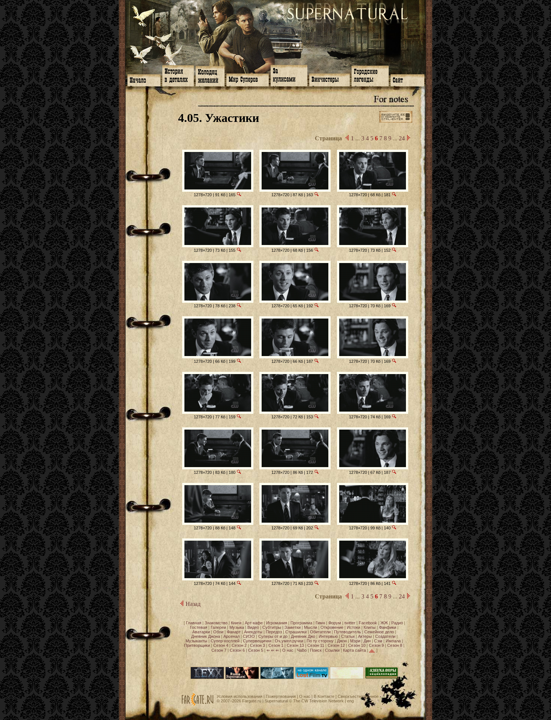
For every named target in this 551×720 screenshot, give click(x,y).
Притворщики (197, 645)
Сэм (378, 641)
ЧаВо (302, 650)
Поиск (316, 650)
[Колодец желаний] (210, 75)
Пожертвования (281, 696)
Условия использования (239, 696)
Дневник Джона (205, 636)
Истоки (353, 627)
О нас (287, 650)
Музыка (236, 627)
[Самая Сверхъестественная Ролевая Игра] (347, 677)
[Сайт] (407, 79)
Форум (334, 623)
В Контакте (324, 696)
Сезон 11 (315, 645)
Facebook (368, 623)
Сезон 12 (336, 645)
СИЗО (249, 636)
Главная (193, 623)
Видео (253, 627)
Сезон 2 (239, 645)
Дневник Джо (303, 636)
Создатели (385, 636)
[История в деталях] (178, 75)
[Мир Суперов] (247, 79)
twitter (349, 623)
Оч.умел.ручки (289, 641)
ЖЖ (384, 623)
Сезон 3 (257, 645)
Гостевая (198, 627)
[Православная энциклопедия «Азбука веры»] (381, 677)
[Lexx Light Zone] (207, 677)
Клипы (370, 627)
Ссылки (332, 650)
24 (402, 138)
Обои (218, 632)
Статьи (348, 636)
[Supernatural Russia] (242, 677)
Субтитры (271, 627)
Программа (301, 623)
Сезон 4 (220, 645)
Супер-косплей (225, 641)
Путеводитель (347, 632)
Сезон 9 (376, 645)
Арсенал (231, 636)
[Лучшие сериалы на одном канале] (312, 677)
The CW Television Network (318, 701)
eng (350, 701)
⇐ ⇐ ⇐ (273, 650)
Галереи (218, 627)
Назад (192, 604)
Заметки (292, 627)
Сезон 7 (218, 650)
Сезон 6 (237, 650)
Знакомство (216, 623)
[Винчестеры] (329, 79)
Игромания (276, 623)
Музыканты (196, 641)
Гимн (320, 623)
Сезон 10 (356, 645)
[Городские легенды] (370, 75)
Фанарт (234, 632)
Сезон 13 (295, 645)
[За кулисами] (289, 75)
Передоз (274, 632)
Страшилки (296, 632)
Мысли (310, 627)
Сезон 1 (275, 645)
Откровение (331, 627)
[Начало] (143, 79)
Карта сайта (354, 650)
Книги (236, 623)
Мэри (355, 641)
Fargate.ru (251, 701)
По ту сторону (320, 641)
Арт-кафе (254, 623)
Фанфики (387, 627)
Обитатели (320, 632)
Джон (342, 641)
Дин (367, 641)
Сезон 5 (255, 650)
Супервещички (257, 641)
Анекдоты (253, 632)
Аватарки (201, 632)
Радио (397, 623)
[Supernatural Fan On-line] (277, 677)
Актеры (365, 636)
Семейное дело (379, 632)
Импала (393, 641)
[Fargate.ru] (197, 704)
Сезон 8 (394, 645)
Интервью (328, 636)
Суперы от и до (272, 636)
